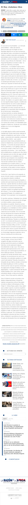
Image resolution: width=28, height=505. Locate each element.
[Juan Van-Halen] (3, 41)
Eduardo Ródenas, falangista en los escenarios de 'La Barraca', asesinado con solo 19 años (18, 396)
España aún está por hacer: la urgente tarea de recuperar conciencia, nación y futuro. (19, 385)
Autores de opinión (14, 351)
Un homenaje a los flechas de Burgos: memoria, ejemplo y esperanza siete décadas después (14, 452)
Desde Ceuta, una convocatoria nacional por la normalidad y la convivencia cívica (18, 367)
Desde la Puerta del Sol (12, 31)
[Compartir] (2, 34)
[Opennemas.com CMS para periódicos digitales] (15, 496)
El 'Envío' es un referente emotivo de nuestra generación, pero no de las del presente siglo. (14, 443)
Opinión (4, 31)
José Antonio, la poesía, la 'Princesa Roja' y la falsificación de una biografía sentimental (13, 426)
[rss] (26, 41)
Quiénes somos (10, 488)
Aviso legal (19, 488)
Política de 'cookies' (13, 489)
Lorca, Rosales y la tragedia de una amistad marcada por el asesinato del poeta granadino (19, 406)
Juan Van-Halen (22, 31)
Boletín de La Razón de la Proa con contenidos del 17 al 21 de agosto (19, 376)
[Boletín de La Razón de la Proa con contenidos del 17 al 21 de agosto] (7, 375)
